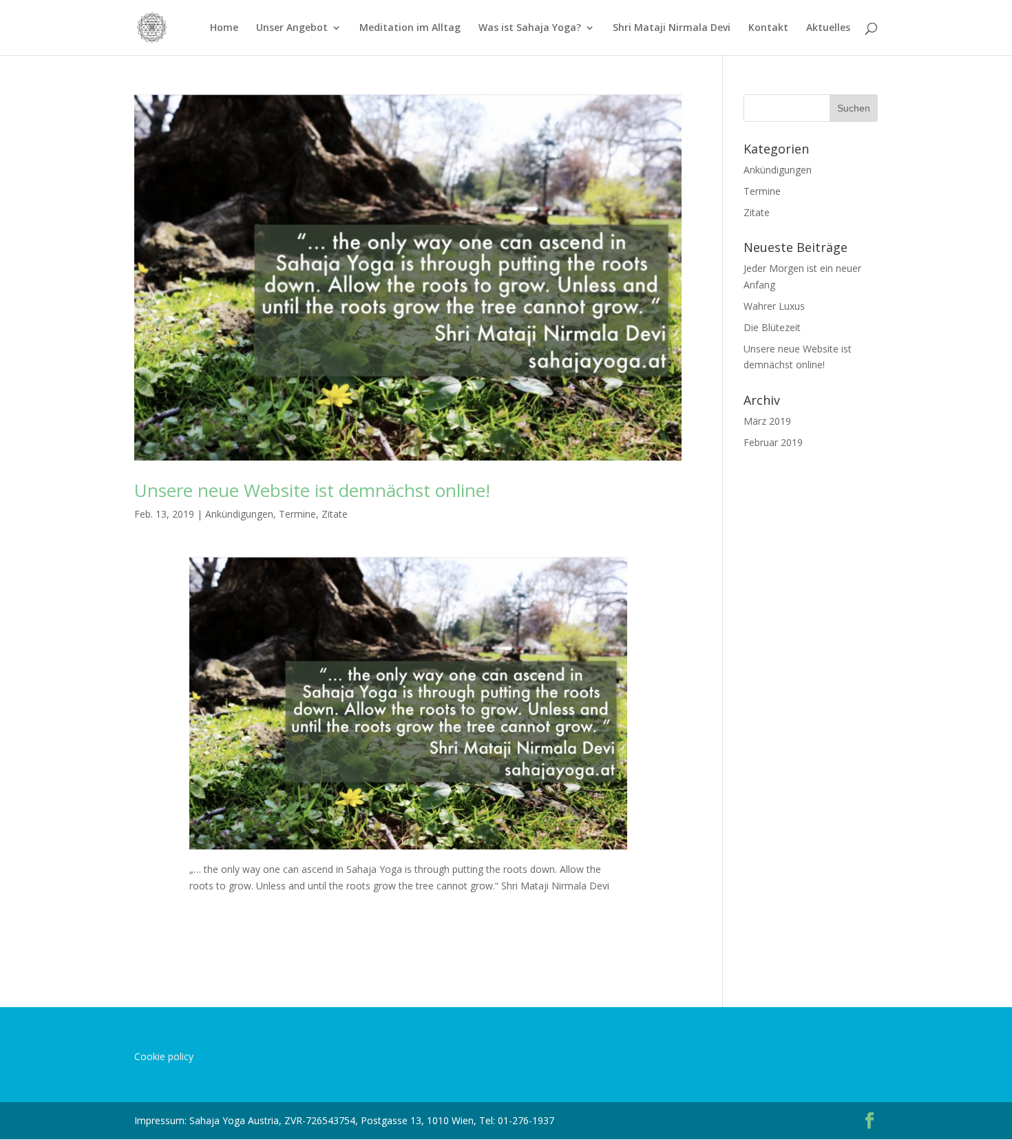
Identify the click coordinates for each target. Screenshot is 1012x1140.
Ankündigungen (239, 513)
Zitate (334, 513)
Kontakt (768, 28)
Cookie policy (163, 1056)
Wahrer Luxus (774, 306)
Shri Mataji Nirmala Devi (671, 28)
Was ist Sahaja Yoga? (529, 28)
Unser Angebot (292, 28)
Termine (297, 513)
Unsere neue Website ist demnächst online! (312, 490)
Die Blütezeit (772, 327)
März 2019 (767, 420)
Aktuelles (828, 28)
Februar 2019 (773, 442)
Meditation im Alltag (410, 28)
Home (224, 28)
